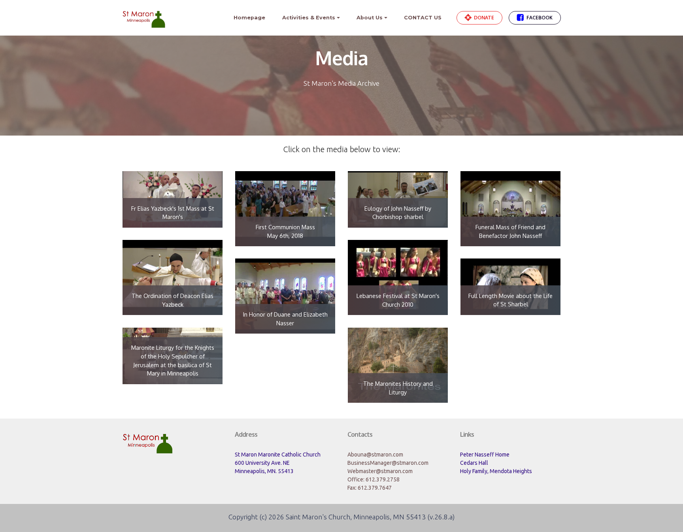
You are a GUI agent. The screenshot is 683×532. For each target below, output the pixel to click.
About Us (370, 18)
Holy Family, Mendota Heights (496, 471)
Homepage (249, 18)
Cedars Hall (474, 463)
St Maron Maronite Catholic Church (278, 454)
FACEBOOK (539, 18)
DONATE (484, 18)
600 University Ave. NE (262, 463)
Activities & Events (308, 18)
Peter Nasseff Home (484, 454)
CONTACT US (422, 18)
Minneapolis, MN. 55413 (264, 471)
